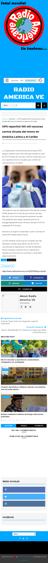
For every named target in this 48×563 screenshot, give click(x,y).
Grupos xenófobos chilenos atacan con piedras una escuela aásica (23, 388)
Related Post (8, 337)
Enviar (15, 283)
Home (4, 119)
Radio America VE (24, 93)
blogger (8, 426)
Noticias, (34, 143)
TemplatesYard (25, 557)
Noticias (12, 119)
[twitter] (23, 538)
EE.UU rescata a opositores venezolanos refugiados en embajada (20, 361)
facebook (39, 426)
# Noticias (11, 260)
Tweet (16, 278)
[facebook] (20, 538)
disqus (24, 426)
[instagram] (27, 538)
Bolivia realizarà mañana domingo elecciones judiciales (22, 415)
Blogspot (23, 560)
